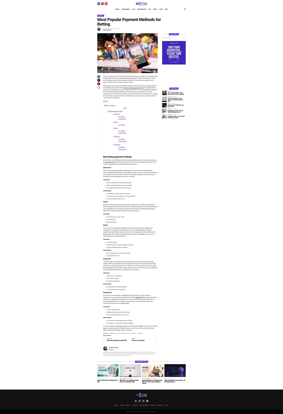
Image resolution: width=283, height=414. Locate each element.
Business (117, 9)
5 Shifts (161, 9)
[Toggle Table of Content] (124, 108)
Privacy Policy (160, 405)
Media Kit (167, 405)
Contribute (135, 405)
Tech (149, 9)
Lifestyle (155, 9)
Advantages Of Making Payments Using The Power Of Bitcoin (126, 333)
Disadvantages (123, 118)
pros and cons (109, 162)
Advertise (122, 405)
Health (133, 9)
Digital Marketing (126, 9)
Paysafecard (117, 144)
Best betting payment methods (116, 111)
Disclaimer (152, 405)
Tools (166, 9)
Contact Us (128, 405)
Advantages (122, 116)
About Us (116, 405)
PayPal (116, 122)
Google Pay (117, 136)
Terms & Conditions (143, 405)
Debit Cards (117, 113)
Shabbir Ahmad (106, 30)
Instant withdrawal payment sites (133, 88)
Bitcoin (116, 128)
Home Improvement (142, 9)
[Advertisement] (174, 76)
